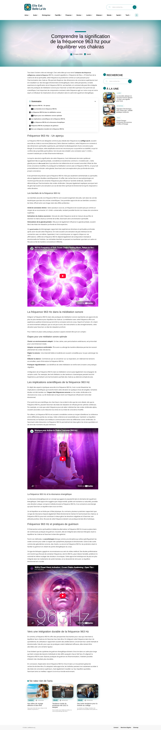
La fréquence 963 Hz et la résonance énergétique (49, 122)
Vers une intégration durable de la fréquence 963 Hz (47, 129)
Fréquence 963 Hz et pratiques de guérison (44, 125)
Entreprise (120, 106)
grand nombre (34, 229)
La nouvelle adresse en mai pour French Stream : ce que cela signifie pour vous (124, 98)
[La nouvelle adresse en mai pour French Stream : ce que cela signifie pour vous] (109, 97)
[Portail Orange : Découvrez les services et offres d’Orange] (109, 121)
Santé (89, 54)
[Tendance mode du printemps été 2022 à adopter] (62, 691)
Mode (55, 700)
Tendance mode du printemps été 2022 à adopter (60, 705)
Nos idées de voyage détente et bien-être (35, 704)
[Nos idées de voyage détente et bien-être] (38, 691)
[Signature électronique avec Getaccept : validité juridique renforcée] (109, 109)
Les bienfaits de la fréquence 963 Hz (45, 109)
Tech (118, 117)
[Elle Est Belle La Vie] (35, 7)
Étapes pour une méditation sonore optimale (48, 115)
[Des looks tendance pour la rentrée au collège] (87, 691)
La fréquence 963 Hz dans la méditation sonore (46, 112)
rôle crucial (41, 163)
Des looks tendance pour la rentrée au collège (87, 704)
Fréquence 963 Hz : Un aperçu (40, 105)
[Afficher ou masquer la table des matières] (68, 101)
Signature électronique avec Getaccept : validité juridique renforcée (124, 110)
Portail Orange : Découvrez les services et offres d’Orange (124, 122)
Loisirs (31, 700)
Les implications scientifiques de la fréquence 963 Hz (48, 119)
